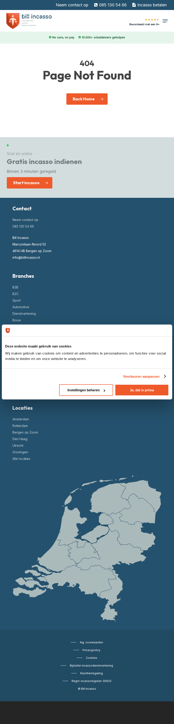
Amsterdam (20, 419)
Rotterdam (20, 426)
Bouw (16, 320)
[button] (165, 21)
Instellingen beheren (84, 390)
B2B (15, 287)
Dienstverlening (24, 313)
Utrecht (17, 445)
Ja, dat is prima (142, 390)
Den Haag (19, 439)
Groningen (20, 452)
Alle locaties (21, 459)
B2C (15, 294)
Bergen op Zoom (25, 432)
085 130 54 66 (23, 226)
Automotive (20, 307)
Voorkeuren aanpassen (141, 376)
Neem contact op (25, 220)
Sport (16, 300)
